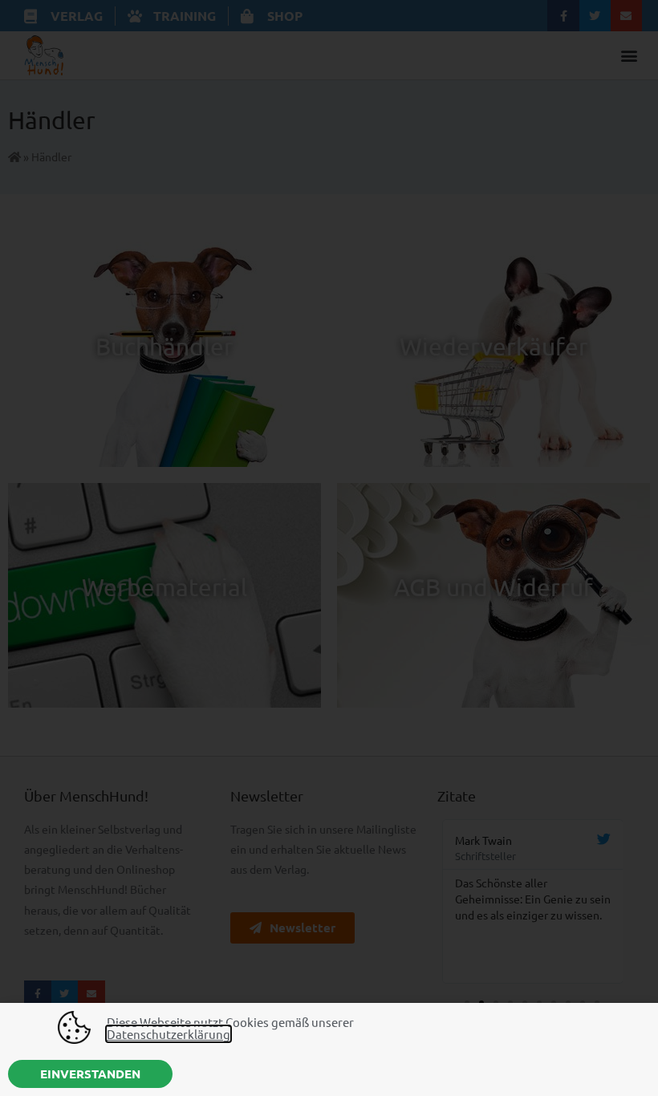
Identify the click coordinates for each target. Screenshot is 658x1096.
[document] (329, 548)
